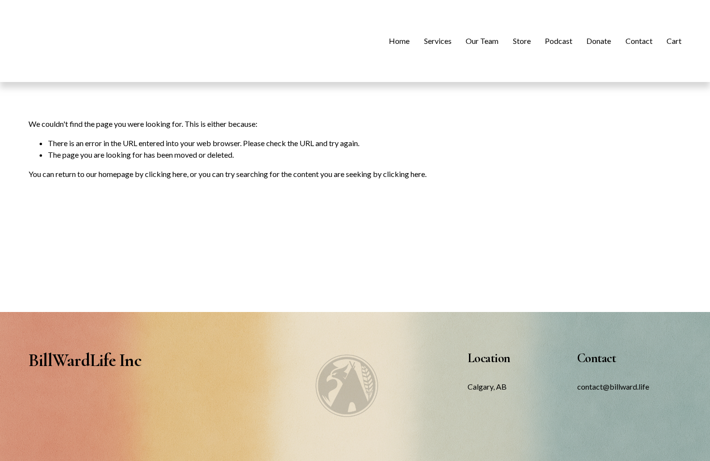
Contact (639, 40)
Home (399, 40)
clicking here (166, 173)
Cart (674, 40)
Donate (598, 40)
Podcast (558, 40)
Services (438, 40)
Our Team (482, 40)
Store (522, 40)
